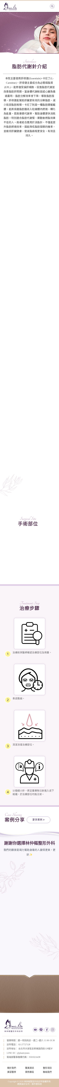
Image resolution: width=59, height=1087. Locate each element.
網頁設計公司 (23, 1084)
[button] (38, 820)
